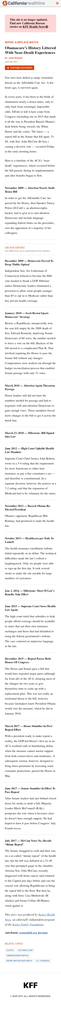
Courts (10, 950)
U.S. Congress (42, 961)
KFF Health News (34, 26)
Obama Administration (17, 955)
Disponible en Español (21, 68)
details (46, 250)
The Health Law (25, 950)
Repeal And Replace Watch (19, 961)
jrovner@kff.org (28, 933)
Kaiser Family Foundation (27, 924)
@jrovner (43, 933)
